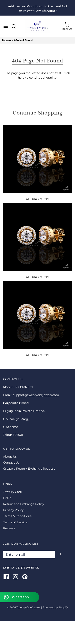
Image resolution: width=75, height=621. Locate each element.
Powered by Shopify (55, 607)
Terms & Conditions (17, 516)
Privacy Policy (13, 510)
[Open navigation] (5, 26)
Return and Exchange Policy (23, 504)
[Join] (60, 554)
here (21, 77)
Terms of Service (15, 522)
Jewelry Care (12, 492)
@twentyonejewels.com (41, 395)
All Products (37, 199)
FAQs (7, 498)
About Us (10, 456)
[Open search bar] (15, 26)
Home (6, 40)
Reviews (9, 528)
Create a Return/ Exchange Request (29, 468)
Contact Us (11, 462)
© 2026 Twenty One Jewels (24, 607)
